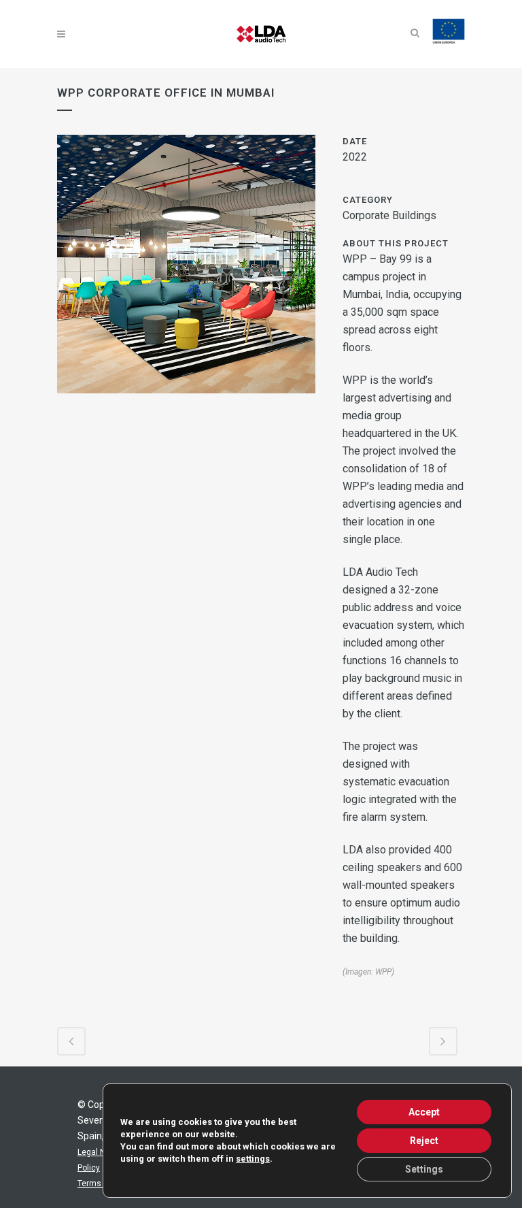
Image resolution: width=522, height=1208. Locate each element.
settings (253, 1159)
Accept (424, 1112)
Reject (424, 1140)
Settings (424, 1169)
